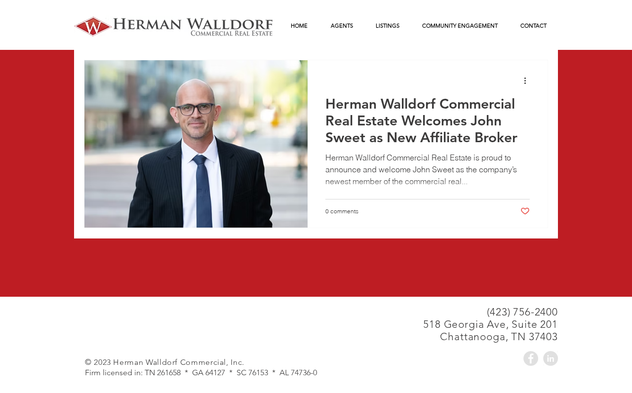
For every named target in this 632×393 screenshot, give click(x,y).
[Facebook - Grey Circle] (530, 358)
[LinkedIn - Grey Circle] (550, 358)
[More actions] (528, 80)
